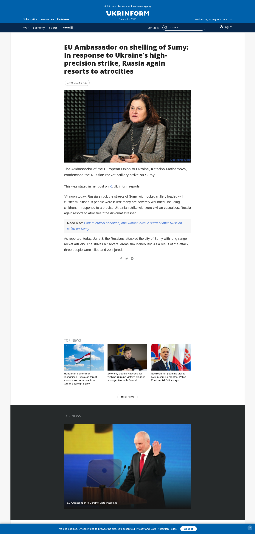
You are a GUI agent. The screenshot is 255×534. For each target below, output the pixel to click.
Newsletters (47, 19)
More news (127, 397)
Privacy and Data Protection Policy (156, 528)
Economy (39, 27)
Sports (53, 27)
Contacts (153, 27)
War (26, 27)
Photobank (63, 19)
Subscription (30, 19)
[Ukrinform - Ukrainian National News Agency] (127, 13)
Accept (188, 528)
